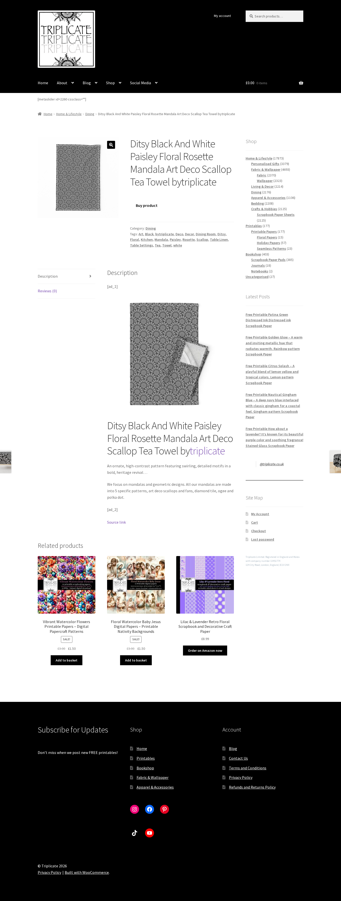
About (62, 82)
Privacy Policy (240, 777)
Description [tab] (48, 276)
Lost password (262, 539)
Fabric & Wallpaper (153, 777)
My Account (260, 514)
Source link (116, 522)
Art (141, 234)
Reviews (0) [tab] (47, 290)
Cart (254, 522)
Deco (179, 234)
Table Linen (219, 239)
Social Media (140, 82)
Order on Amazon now (205, 650)
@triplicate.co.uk (272, 464)
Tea (158, 245)
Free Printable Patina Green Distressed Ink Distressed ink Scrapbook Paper (268, 320)
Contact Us (238, 758)
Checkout (258, 531)
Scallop (202, 239)
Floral (134, 239)
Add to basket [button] (66, 660)
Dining (89, 114)
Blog (87, 82)
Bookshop (145, 767)
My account (222, 15)
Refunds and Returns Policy (252, 787)
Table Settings (141, 245)
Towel (166, 245)
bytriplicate (164, 234)
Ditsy (221, 234)
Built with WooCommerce (87, 872)
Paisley (175, 239)
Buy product (147, 205)
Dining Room (206, 234)
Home (43, 82)
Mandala (161, 239)
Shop (110, 82)
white (177, 245)
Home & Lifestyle (69, 114)
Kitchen (147, 239)
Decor (189, 234)
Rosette (188, 239)
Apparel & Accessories (155, 787)
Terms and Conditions (247, 767)
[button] (111, 145)
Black (149, 234)
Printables (146, 758)
